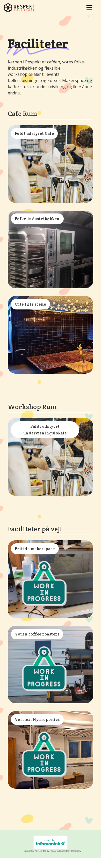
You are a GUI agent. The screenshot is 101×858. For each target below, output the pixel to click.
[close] (89, 7)
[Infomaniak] (50, 842)
